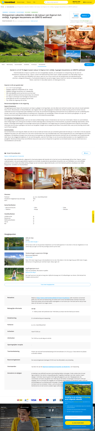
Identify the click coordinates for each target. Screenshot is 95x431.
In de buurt (34, 64)
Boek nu (89, 64)
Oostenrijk (23, 418)
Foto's (3, 64)
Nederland (23, 409)
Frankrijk (23, 420)
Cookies (2, 413)
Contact (2, 415)
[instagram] (50, 410)
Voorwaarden (42, 64)
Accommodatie (18, 64)
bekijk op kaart (34, 21)
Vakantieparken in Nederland (39, 415)
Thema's (29, 2)
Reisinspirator (93, 218)
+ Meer (22, 422)
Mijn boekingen (88, 2)
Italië (22, 415)
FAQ (34, 2)
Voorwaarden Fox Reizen (6, 423)
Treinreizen (35, 420)
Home (2, 7)
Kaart (86, 153)
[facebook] (53, 410)
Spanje (22, 411)
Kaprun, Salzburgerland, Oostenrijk (14, 156)
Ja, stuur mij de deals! (78, 423)
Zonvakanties (35, 411)
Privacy (2, 416)
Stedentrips (35, 409)
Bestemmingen (20, 2)
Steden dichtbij (35, 416)
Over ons (3, 411)
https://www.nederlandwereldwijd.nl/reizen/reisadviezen (53, 298)
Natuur (34, 418)
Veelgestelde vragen (5, 418)
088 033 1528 (76, 1)
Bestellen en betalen (5, 425)
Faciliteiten (26, 64)
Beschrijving (10, 64)
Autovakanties (11, 7)
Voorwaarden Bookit (5, 422)
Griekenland (23, 416)
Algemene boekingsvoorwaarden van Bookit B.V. (56, 367)
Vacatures (3, 427)
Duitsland (23, 413)
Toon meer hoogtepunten (47, 284)
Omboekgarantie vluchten (7, 420)
